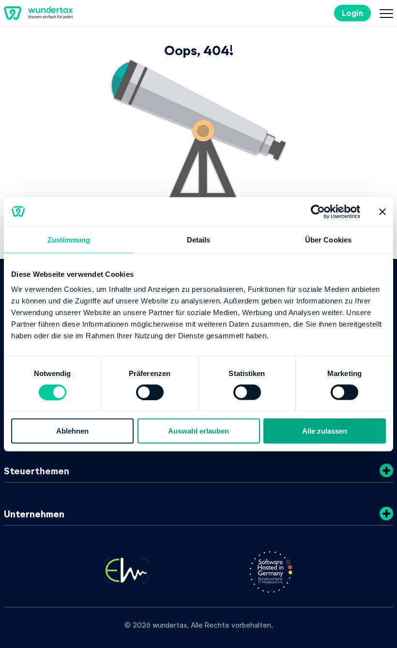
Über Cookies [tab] (328, 239)
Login (352, 13)
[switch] (150, 392)
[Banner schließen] (382, 211)
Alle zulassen (324, 431)
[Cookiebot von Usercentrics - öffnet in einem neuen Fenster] (317, 211)
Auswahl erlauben (198, 431)
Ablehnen (72, 431)
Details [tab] (199, 239)
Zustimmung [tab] (69, 239)
